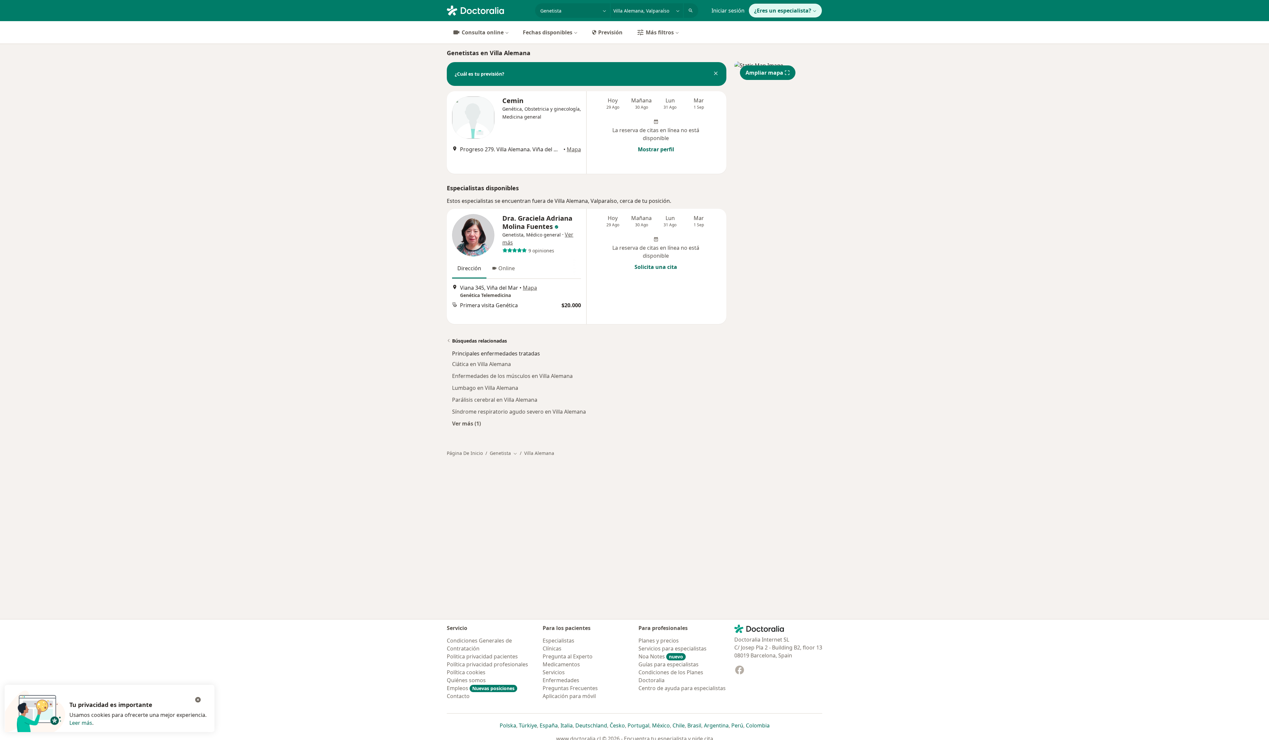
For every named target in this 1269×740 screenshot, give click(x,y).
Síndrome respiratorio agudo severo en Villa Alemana (519, 411)
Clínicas (552, 648)
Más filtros (660, 32)
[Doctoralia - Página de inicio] (488, 10)
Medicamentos (561, 664)
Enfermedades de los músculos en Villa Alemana (512, 376)
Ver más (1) (466, 423)
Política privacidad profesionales (487, 664)
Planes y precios (658, 640)
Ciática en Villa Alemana (481, 364)
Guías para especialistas (668, 664)
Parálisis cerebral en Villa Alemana (494, 399)
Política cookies (466, 672)
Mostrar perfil (656, 149)
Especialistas (558, 640)
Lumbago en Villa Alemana (485, 387)
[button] (715, 74)
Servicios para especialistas (672, 648)
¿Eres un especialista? (782, 10)
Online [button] (506, 268)
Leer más (80, 722)
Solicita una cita (655, 267)
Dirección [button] (469, 268)
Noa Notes (660, 656)
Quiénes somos (466, 680)
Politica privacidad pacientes (482, 656)
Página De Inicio (465, 453)
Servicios (554, 672)
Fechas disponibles (547, 32)
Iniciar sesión (728, 10)
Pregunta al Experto (568, 656)
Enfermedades (561, 680)
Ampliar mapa (764, 72)
